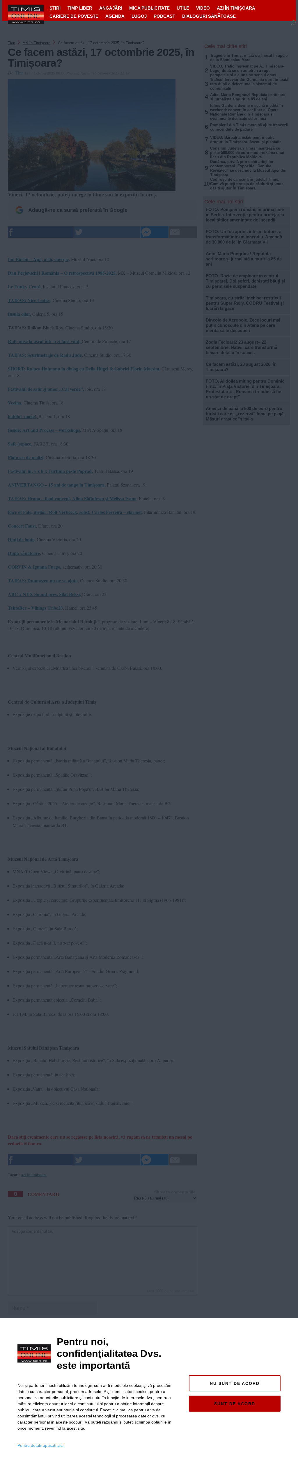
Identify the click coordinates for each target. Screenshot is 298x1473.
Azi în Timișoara (236, 8)
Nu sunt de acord (235, 1383)
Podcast (164, 16)
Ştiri (55, 8)
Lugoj (139, 16)
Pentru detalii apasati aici (40, 1445)
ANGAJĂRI (110, 8)
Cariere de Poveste (73, 16)
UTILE (183, 8)
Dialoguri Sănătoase (209, 16)
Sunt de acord (234, 1403)
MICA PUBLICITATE (149, 8)
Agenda (115, 16)
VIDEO (203, 8)
